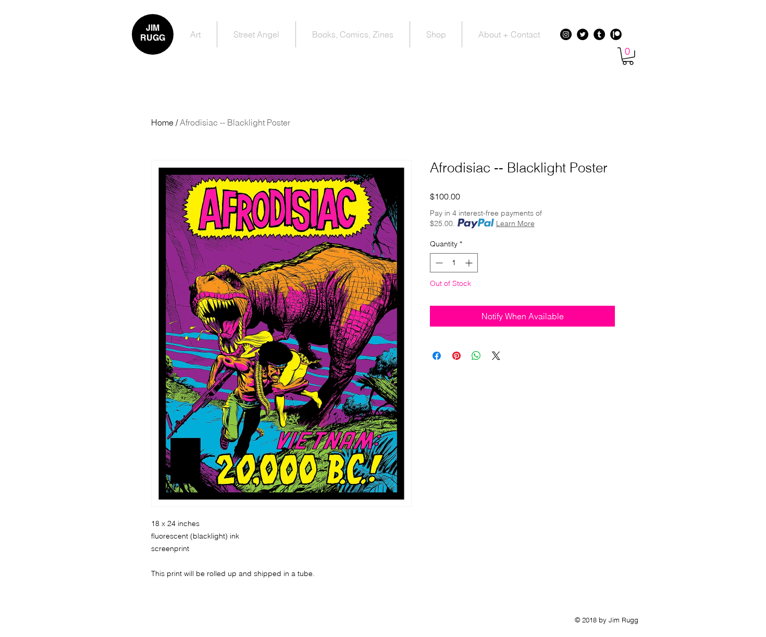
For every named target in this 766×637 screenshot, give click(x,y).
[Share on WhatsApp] (476, 355)
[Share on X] (496, 355)
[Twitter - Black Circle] (582, 34)
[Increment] (469, 263)
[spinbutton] (453, 263)
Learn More (515, 223)
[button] (627, 56)
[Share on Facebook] (436, 355)
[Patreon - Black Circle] (616, 34)
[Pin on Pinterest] (456, 355)
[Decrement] (437, 263)
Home (162, 122)
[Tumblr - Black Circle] (599, 34)
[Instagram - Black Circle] (566, 34)
